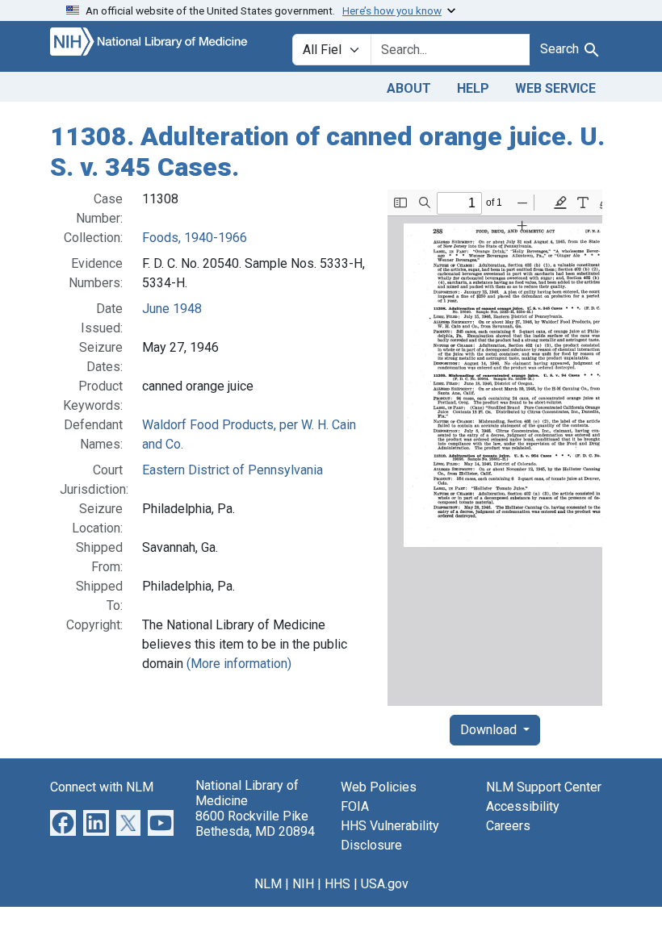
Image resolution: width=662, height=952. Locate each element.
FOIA (355, 806)
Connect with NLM (101, 787)
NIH (303, 883)
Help (473, 88)
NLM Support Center (543, 787)
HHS (337, 883)
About (409, 88)
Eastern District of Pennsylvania (232, 470)
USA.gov (385, 883)
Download (490, 729)
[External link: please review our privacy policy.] (63, 821)
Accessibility (522, 806)
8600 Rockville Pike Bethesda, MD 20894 (255, 823)
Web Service (555, 88)
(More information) (238, 663)
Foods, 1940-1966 (194, 237)
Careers (508, 825)
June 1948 (172, 308)
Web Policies (379, 787)
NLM (268, 883)
